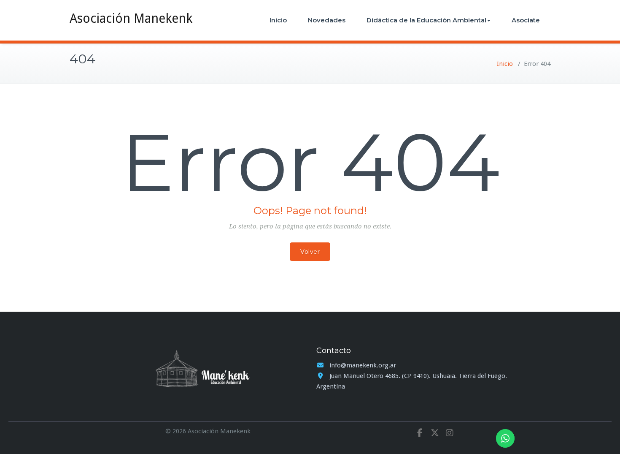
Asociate (526, 20)
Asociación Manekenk (131, 18)
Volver (310, 252)
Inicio (278, 20)
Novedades (326, 20)
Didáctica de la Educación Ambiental (426, 20)
